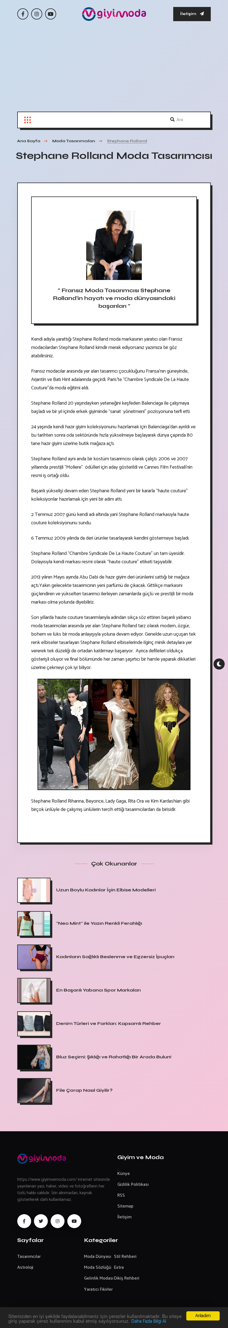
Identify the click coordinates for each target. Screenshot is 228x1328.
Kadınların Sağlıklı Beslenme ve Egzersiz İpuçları (115, 956)
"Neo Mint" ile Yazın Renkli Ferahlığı (99, 923)
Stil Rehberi (125, 1256)
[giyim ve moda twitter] (41, 1221)
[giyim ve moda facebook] (24, 1221)
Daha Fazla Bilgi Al (148, 1321)
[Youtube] (50, 13)
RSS (121, 1195)
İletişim (188, 13)
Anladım (203, 1316)
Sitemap (125, 1206)
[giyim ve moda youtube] (74, 1221)
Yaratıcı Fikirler (98, 1289)
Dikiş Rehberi (126, 1278)
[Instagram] (36, 13)
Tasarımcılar (29, 1256)
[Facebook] (22, 13)
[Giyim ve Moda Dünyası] (114, 14)
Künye (123, 1173)
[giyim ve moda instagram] (58, 1221)
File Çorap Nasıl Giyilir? (84, 1090)
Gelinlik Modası (98, 1278)
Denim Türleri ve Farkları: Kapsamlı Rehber (108, 1023)
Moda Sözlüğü (97, 1267)
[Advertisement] (114, 70)
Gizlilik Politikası (133, 1184)
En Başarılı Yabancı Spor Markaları (98, 990)
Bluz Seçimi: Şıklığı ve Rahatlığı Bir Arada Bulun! (114, 1056)
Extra (119, 1267)
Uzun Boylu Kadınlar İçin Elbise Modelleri (106, 889)
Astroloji (25, 1267)
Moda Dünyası (97, 1256)
